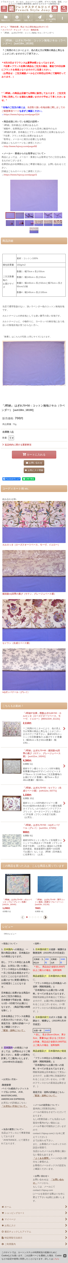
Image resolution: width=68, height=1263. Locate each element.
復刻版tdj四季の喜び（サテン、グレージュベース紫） (29, 594)
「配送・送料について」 (13, 1030)
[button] (4, 9)
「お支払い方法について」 (14, 1106)
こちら (56, 1259)
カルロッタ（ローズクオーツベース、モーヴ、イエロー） (31, 544)
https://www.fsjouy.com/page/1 (20, 174)
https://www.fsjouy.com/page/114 (21, 114)
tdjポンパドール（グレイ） (16, 692)
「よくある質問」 (42, 1158)
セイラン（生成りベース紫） (16, 643)
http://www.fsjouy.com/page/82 (20, 146)
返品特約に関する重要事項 (18, 444)
